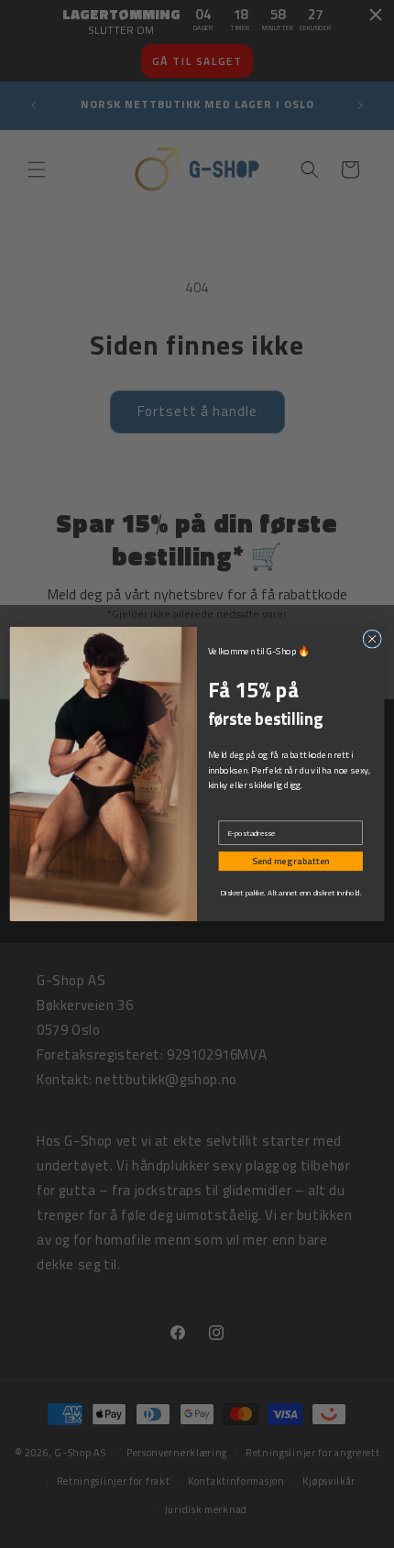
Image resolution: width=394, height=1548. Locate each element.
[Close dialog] (372, 639)
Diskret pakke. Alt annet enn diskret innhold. (290, 893)
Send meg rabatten (291, 861)
